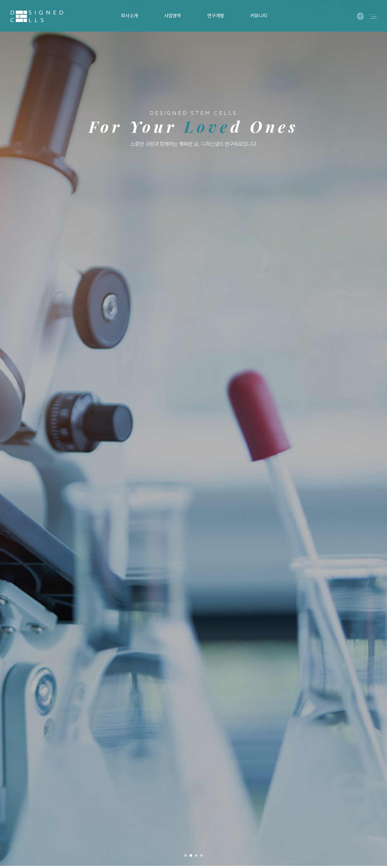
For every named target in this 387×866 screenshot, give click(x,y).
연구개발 (215, 16)
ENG (363, 39)
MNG (363, 49)
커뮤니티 (258, 16)
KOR (363, 28)
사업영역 (172, 16)
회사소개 (129, 16)
